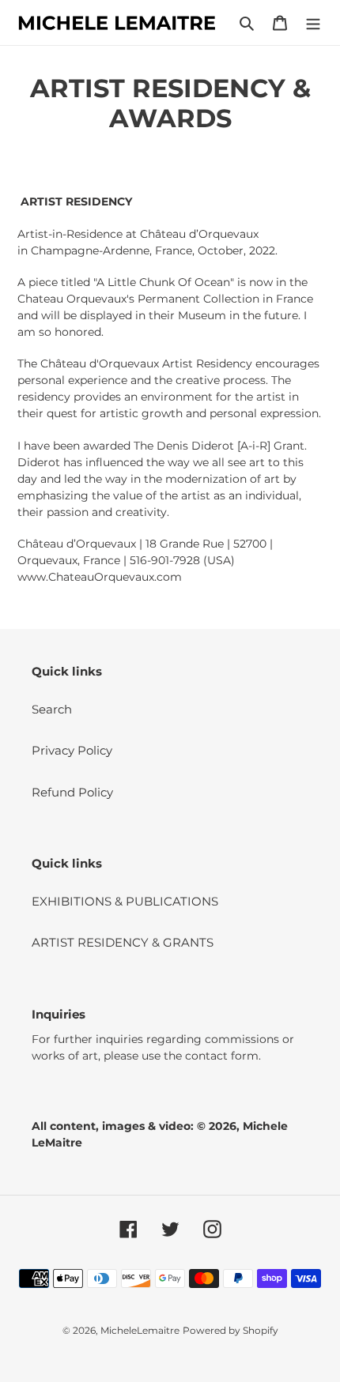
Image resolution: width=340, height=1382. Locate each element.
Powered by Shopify (230, 1330)
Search (52, 709)
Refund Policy (72, 792)
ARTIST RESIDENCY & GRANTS (122, 942)
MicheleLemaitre (139, 1330)
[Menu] (313, 23)
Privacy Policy (72, 750)
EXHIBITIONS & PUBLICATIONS (125, 901)
